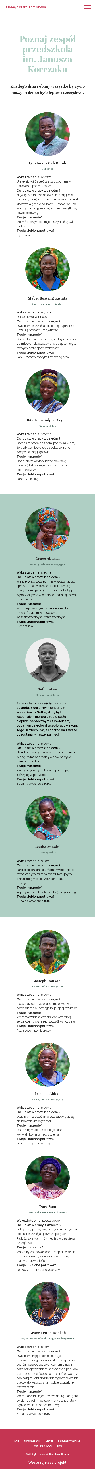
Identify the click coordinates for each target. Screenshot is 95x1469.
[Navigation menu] (87, 7)
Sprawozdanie (32, 1440)
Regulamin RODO (42, 1445)
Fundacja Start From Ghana (25, 7)
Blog (59, 1445)
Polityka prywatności (69, 1440)
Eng (16, 1440)
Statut (49, 1440)
